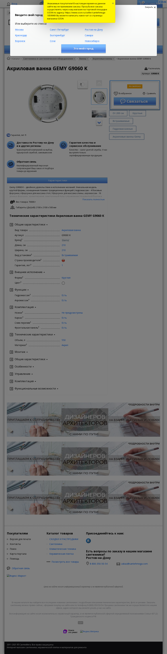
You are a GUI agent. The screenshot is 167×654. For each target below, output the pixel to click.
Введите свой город (29, 15)
